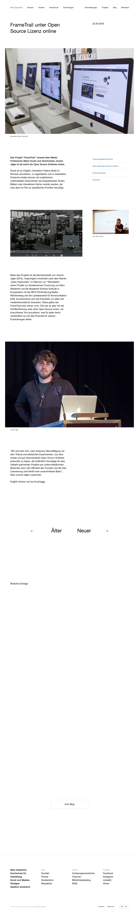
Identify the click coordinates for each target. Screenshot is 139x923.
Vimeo (106, 883)
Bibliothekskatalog (81, 880)
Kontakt (45, 873)
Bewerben (125, 8)
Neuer (84, 531)
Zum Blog (69, 804)
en (126, 906)
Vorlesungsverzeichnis (83, 873)
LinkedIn (107, 880)
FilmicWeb (96, 180)
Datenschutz (110, 906)
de (122, 906)
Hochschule (53, 8)
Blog (114, 8)
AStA (74, 883)
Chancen (76, 877)
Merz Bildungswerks (40, 906)
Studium (30, 8)
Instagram (108, 877)
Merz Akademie (16, 8)
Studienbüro (47, 880)
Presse (44, 877)
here (42, 482)
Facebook (108, 873)
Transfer (41, 8)
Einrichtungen (68, 8)
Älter (56, 531)
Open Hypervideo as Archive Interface (105, 166)
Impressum (101, 906)
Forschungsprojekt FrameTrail (103, 159)
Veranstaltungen (91, 8)
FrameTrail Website (99, 173)
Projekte (105, 8)
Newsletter (46, 883)
